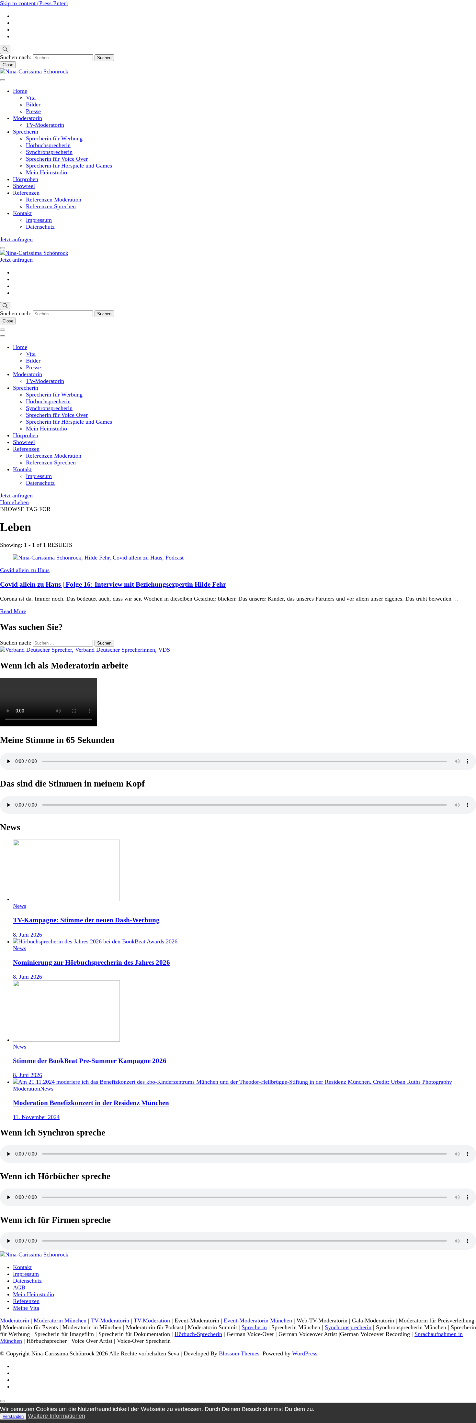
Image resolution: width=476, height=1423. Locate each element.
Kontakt (22, 213)
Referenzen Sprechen (51, 206)
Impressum (39, 220)
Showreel (24, 186)
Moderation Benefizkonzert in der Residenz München (91, 1103)
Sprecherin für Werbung (54, 138)
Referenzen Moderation (53, 199)
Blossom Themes (239, 1353)
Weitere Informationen (56, 1416)
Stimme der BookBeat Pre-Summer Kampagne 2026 (89, 1061)
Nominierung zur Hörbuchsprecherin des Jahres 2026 (91, 962)
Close (8, 64)
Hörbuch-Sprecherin (198, 1334)
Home (20, 91)
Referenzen (26, 193)
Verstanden (13, 1416)
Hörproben (25, 179)
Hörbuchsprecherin (48, 145)
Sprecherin (25, 131)
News (19, 906)
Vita (31, 97)
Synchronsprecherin (49, 152)
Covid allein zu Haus (25, 570)
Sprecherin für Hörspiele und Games (69, 165)
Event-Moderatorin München (258, 1320)
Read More (13, 611)
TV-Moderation (152, 1320)
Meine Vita (26, 1308)
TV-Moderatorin (45, 125)
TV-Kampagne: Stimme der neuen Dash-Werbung (86, 920)
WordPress (304, 1353)
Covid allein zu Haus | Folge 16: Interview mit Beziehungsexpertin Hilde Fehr (113, 584)
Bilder (33, 104)
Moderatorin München (60, 1320)
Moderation (26, 1088)
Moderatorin (27, 118)
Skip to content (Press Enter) (34, 3)
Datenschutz (40, 226)
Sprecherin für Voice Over (57, 159)
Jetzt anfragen (16, 239)
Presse (33, 111)
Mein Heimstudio (46, 172)
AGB (19, 1287)
